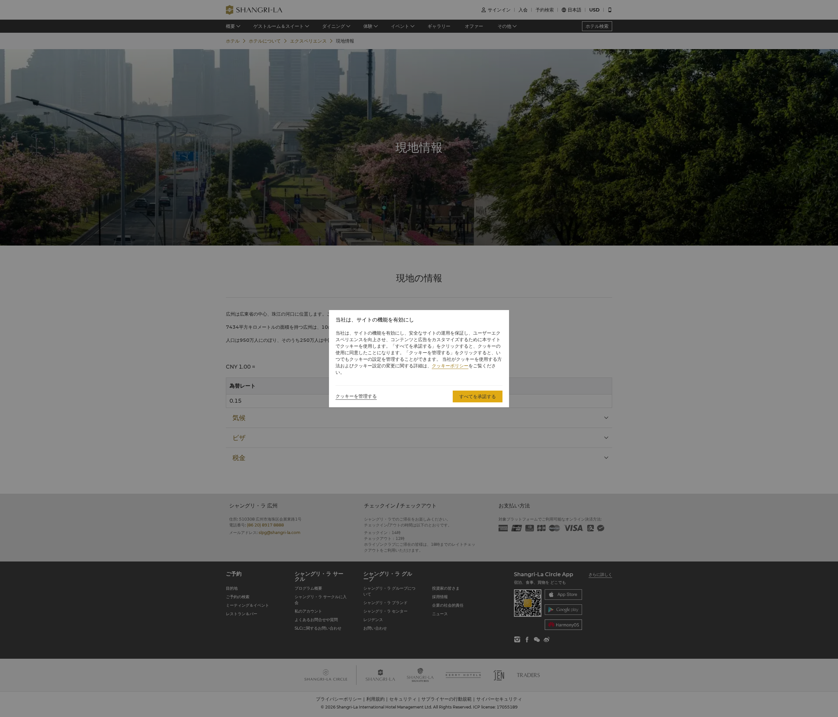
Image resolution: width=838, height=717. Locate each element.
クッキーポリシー (450, 366)
